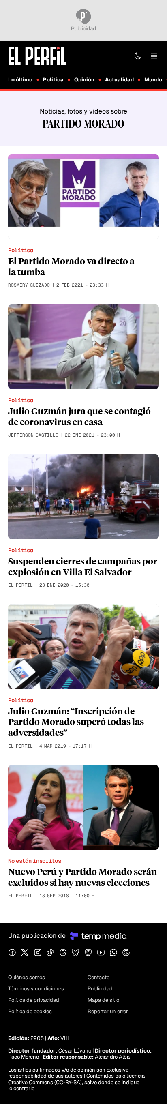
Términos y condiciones (36, 988)
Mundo (153, 79)
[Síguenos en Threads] (63, 952)
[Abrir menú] (154, 56)
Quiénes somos (26, 977)
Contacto (98, 977)
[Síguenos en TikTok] (50, 952)
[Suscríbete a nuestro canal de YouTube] (101, 952)
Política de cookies (30, 1011)
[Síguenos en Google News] (126, 952)
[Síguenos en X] (25, 952)
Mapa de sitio (103, 1000)
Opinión (84, 79)
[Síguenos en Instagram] (38, 952)
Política (53, 79)
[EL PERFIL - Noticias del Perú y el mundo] (37, 55)
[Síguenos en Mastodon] (88, 952)
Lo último (20, 79)
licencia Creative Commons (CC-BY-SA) (76, 1079)
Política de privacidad (33, 1000)
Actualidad (119, 79)
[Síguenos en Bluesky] (75, 952)
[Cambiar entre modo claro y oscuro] (138, 56)
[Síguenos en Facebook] (12, 952)
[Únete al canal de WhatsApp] (113, 952)
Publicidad (100, 988)
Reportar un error (108, 1011)
